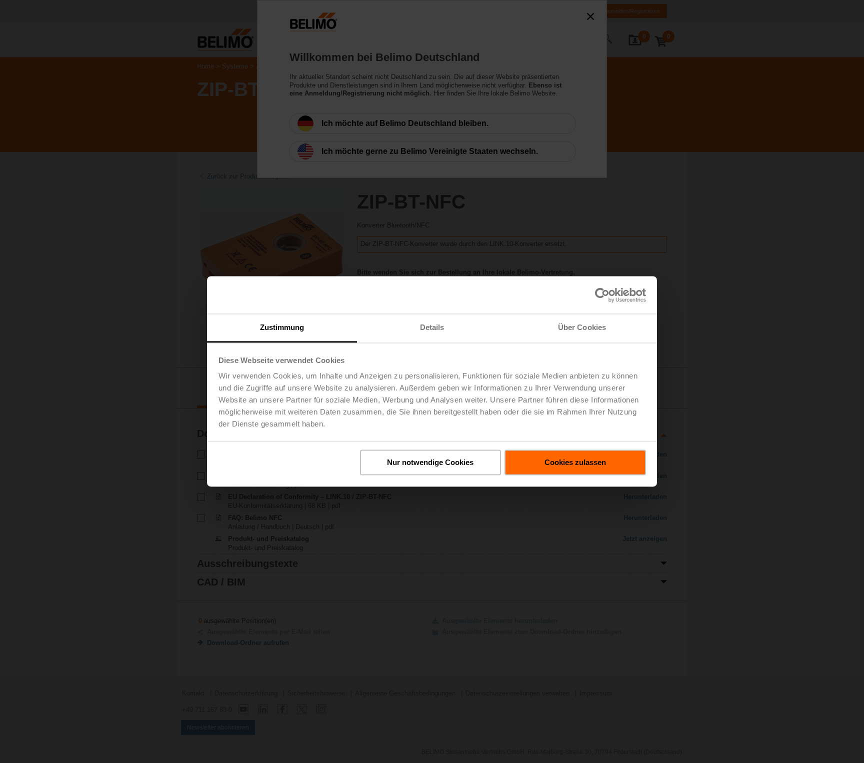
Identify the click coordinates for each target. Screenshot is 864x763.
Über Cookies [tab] (582, 327)
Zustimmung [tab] (282, 327)
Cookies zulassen (575, 462)
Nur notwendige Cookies (430, 462)
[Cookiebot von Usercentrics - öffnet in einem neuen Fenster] (602, 295)
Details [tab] (432, 327)
